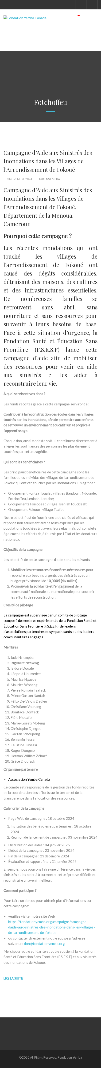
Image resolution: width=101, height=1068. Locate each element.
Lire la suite (13, 978)
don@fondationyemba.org (44, 943)
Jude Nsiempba (49, 179)
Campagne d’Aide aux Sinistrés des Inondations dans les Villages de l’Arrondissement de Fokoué (48, 161)
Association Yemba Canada (29, 779)
